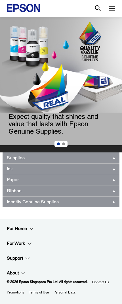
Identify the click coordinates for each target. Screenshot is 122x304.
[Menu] (111, 8)
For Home (17, 228)
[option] (61, 84)
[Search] (98, 8)
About (13, 273)
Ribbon (14, 190)
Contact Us (100, 282)
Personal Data (64, 292)
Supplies (16, 157)
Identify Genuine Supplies (33, 201)
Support (15, 258)
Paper (13, 179)
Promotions (15, 292)
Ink (10, 168)
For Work (16, 243)
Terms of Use (39, 292)
